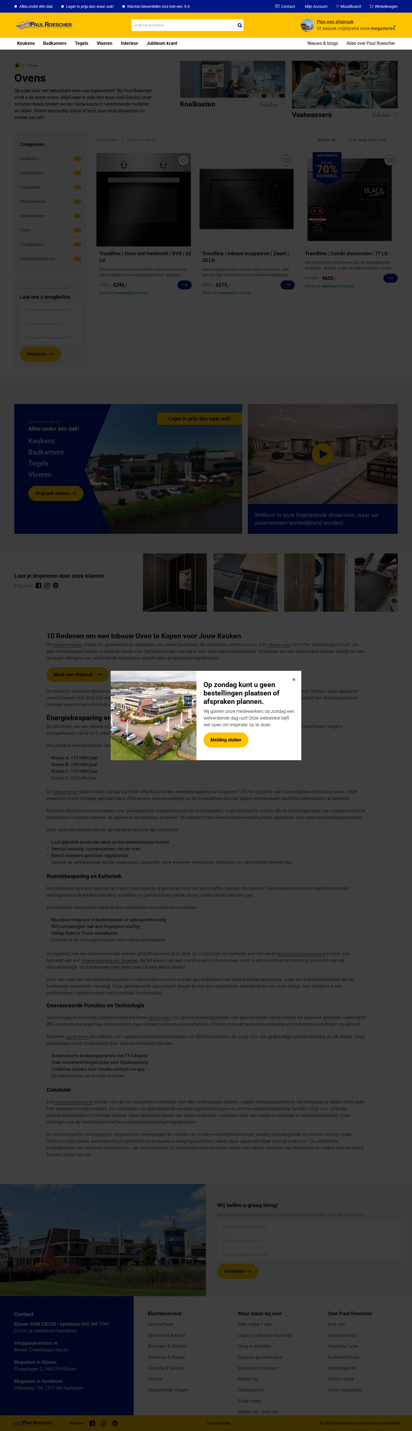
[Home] (43, 25)
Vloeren (104, 43)
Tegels (81, 43)
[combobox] (187, 25)
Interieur (129, 43)
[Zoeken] (240, 25)
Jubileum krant (162, 43)
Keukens (26, 43)
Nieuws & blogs (322, 43)
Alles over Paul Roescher (370, 43)
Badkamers (54, 43)
